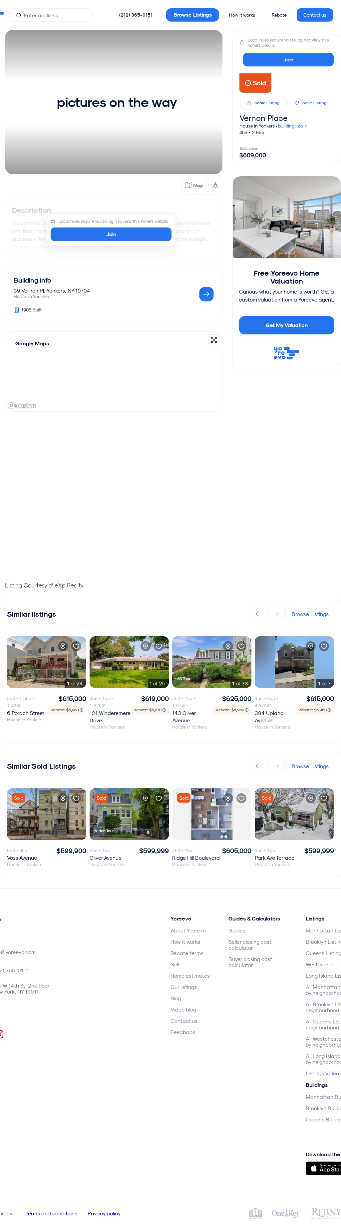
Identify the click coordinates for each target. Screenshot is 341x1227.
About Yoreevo (188, 930)
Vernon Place (263, 118)
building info (291, 126)
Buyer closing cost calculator (250, 962)
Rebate (279, 15)
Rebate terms (186, 953)
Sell (174, 964)
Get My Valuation (287, 325)
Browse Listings (192, 14)
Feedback (182, 1032)
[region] (113, 371)
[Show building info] (206, 295)
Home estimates (190, 976)
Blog (175, 998)
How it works (242, 15)
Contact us (314, 15)
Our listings (183, 987)
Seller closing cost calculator (249, 945)
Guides (236, 930)
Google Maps (32, 343)
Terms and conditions (51, 1213)
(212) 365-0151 (136, 15)
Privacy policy (104, 1213)
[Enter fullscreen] (214, 340)
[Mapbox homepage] (22, 405)
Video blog (183, 1009)
